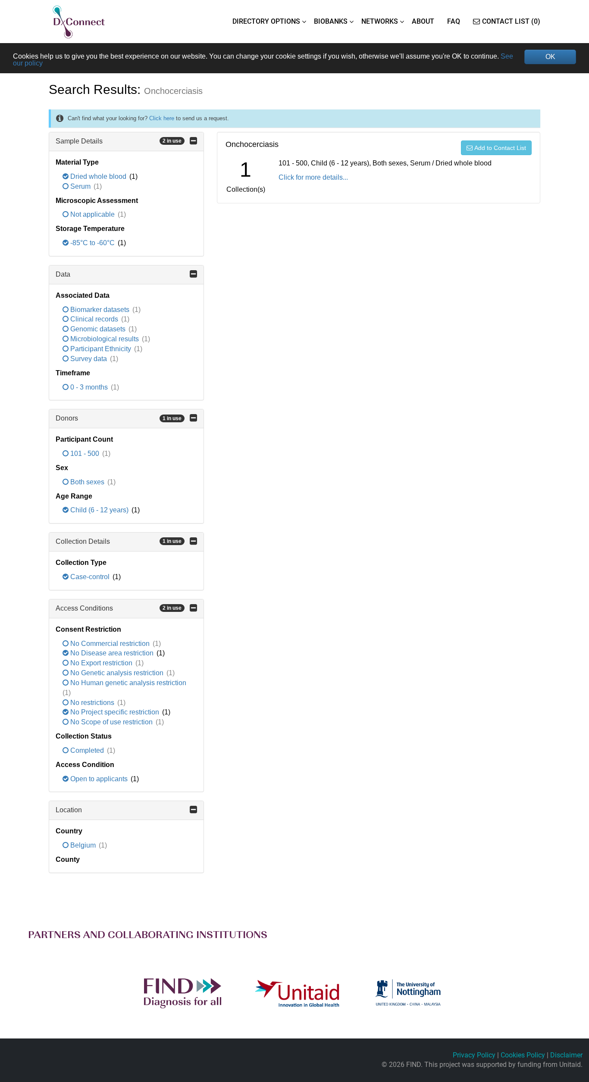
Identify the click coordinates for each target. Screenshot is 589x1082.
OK (550, 56)
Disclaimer (566, 1055)
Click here (161, 118)
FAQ (453, 21)
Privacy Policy (474, 1055)
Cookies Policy (523, 1055)
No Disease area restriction (112, 653)
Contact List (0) (511, 21)
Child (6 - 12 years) (99, 510)
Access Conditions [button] (119, 608)
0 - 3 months (89, 387)
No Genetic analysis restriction (117, 673)
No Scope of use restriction (111, 722)
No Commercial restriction (110, 643)
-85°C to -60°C (92, 242)
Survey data (89, 358)
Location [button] (69, 810)
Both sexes (87, 482)
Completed (87, 750)
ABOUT (423, 21)
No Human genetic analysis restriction (127, 682)
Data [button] (63, 274)
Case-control (90, 576)
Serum (80, 186)
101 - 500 (85, 453)
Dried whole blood (98, 176)
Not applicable (92, 214)
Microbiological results (105, 339)
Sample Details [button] (119, 141)
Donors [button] (119, 418)
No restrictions (92, 702)
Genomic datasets (98, 329)
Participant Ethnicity (101, 348)
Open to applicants (99, 779)
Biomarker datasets (100, 309)
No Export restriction (101, 663)
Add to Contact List (500, 147)
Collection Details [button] (119, 541)
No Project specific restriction (115, 712)
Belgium (83, 845)
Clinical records (94, 319)
